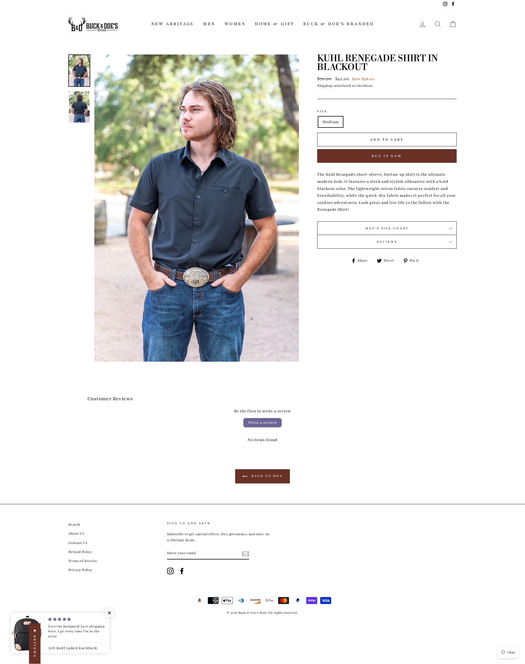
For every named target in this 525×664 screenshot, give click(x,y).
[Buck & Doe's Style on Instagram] (170, 571)
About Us (76, 533)
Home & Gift (274, 24)
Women (235, 24)
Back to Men (266, 476)
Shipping (324, 85)
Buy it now (387, 156)
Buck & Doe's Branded (338, 24)
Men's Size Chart (387, 228)
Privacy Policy (80, 570)
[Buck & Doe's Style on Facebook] (182, 571)
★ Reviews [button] (35, 643)
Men (209, 24)
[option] (196, 208)
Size (322, 111)
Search (74, 524)
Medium (330, 121)
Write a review (262, 422)
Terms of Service (82, 561)
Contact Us (77, 543)
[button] (109, 613)
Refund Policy (80, 552)
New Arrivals (172, 24)
